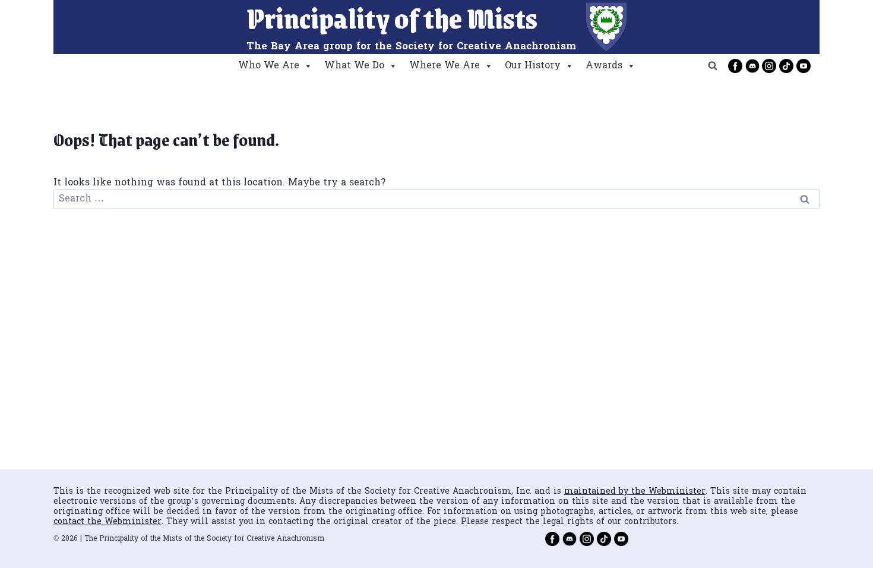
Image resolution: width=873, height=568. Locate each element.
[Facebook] (735, 66)
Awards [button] (604, 66)
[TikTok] (786, 66)
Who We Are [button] (268, 66)
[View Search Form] (712, 65)
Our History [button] (533, 66)
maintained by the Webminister (635, 491)
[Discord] (752, 66)
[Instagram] (769, 66)
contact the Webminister (107, 522)
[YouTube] (803, 66)
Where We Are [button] (444, 66)
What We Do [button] (354, 66)
